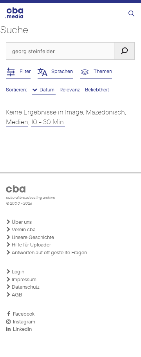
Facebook (22, 314)
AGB (16, 295)
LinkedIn (21, 329)
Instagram (23, 322)
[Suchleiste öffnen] (131, 14)
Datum (46, 90)
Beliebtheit (97, 90)
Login (17, 272)
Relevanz (70, 90)
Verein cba (23, 229)
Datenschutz (25, 287)
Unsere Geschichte (32, 237)
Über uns (21, 222)
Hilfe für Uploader (31, 245)
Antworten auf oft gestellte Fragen (49, 252)
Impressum (23, 279)
